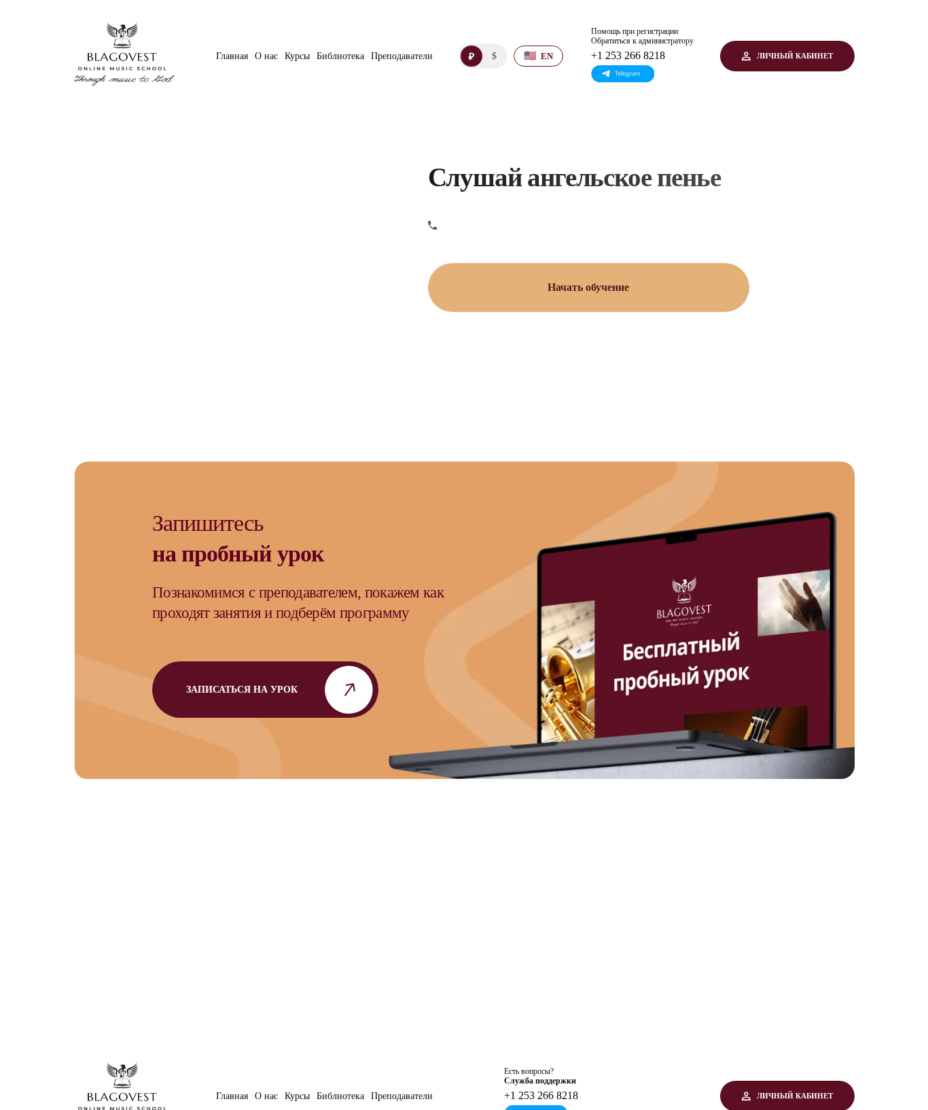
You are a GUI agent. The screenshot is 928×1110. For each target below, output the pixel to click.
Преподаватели (402, 56)
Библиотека (340, 56)
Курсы (297, 56)
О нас (266, 56)
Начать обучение (588, 287)
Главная (232, 56)
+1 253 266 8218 (628, 55)
